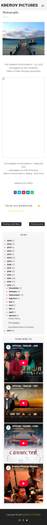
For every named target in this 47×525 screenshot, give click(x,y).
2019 (9, 261)
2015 (9, 275)
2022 (9, 251)
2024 (9, 244)
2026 (9, 241)
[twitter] (26, 520)
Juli (11, 302)
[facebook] (23, 520)
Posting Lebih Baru (11, 224)
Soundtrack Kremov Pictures (21, 327)
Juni (11, 305)
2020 (9, 258)
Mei (11, 309)
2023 (9, 247)
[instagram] (19, 520)
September (14, 295)
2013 (9, 282)
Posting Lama (37, 224)
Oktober (13, 291)
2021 (9, 254)
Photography (14, 323)
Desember (14, 288)
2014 (9, 278)
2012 (9, 285)
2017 (9, 268)
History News (14, 318)
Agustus (13, 298)
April (11, 312)
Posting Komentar (16, 211)
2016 (9, 271)
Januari (12, 315)
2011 (9, 331)
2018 (9, 265)
